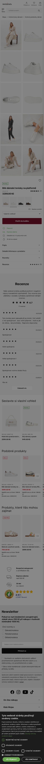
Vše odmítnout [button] (31, 759)
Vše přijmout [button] (11, 759)
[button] (22, 755)
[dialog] (22, 382)
